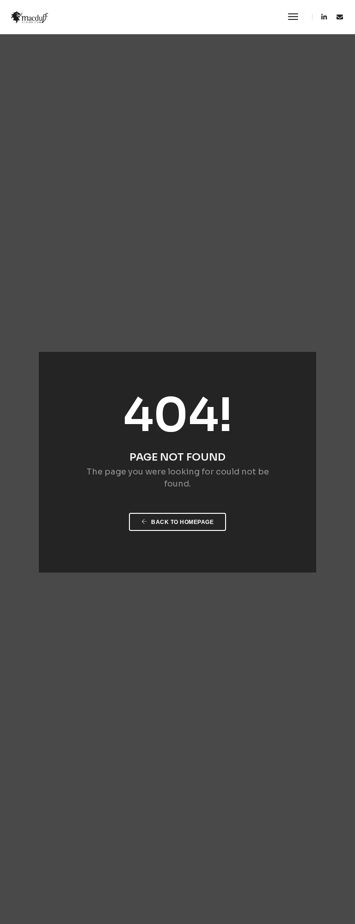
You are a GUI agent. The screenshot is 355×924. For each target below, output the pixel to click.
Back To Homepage (182, 522)
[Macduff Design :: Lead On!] (29, 16)
